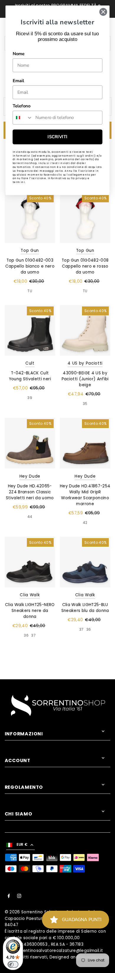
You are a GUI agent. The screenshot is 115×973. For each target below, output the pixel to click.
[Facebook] (9, 896)
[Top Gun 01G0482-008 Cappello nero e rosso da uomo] (85, 217)
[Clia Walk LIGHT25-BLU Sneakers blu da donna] (85, 562)
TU (29, 290)
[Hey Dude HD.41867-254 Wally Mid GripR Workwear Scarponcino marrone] (85, 443)
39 (29, 397)
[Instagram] (19, 896)
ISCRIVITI (57, 137)
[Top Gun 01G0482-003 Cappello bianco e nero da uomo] (30, 217)
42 (85, 522)
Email (18, 81)
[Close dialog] (103, 12)
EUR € (22, 844)
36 (26, 635)
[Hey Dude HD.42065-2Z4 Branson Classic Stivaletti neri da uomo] (30, 443)
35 (85, 403)
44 (29, 516)
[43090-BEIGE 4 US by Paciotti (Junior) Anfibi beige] (85, 330)
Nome (19, 54)
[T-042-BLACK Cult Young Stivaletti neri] (30, 330)
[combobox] (23, 117)
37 (33, 635)
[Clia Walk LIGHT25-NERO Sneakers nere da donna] (30, 562)
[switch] (13, 964)
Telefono (21, 106)
